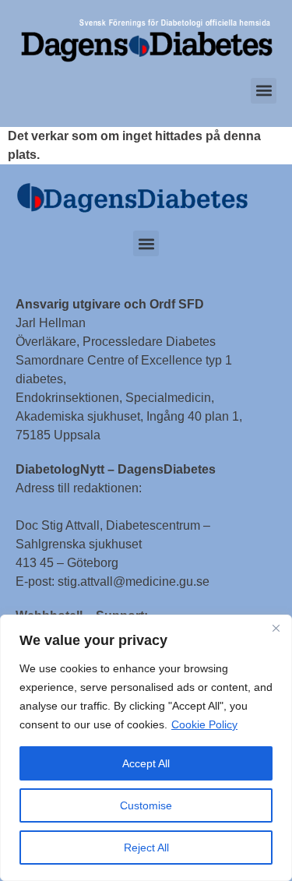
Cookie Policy (204, 724)
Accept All (146, 763)
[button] (263, 91)
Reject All (146, 847)
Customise (146, 805)
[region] (146, 748)
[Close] (275, 627)
